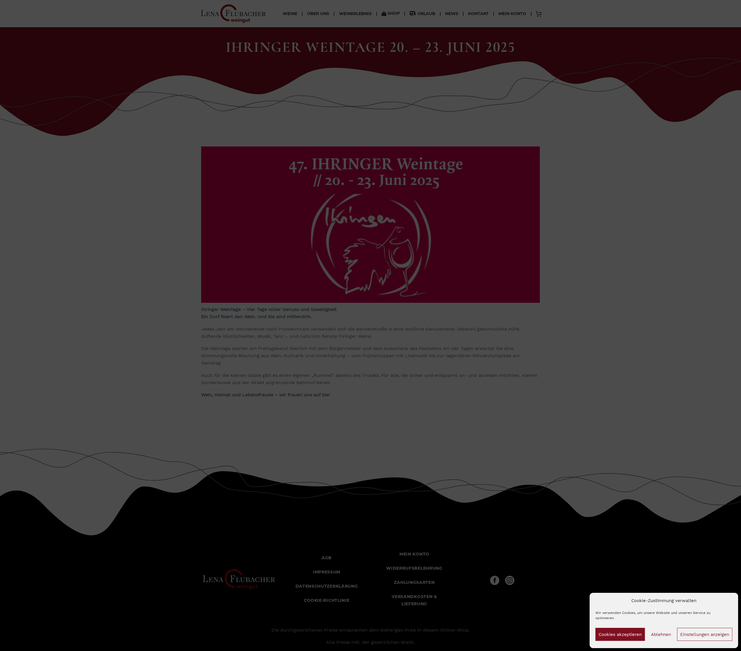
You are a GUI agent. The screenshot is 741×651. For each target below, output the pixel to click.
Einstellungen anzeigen (704, 634)
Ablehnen (661, 634)
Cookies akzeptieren (620, 634)
